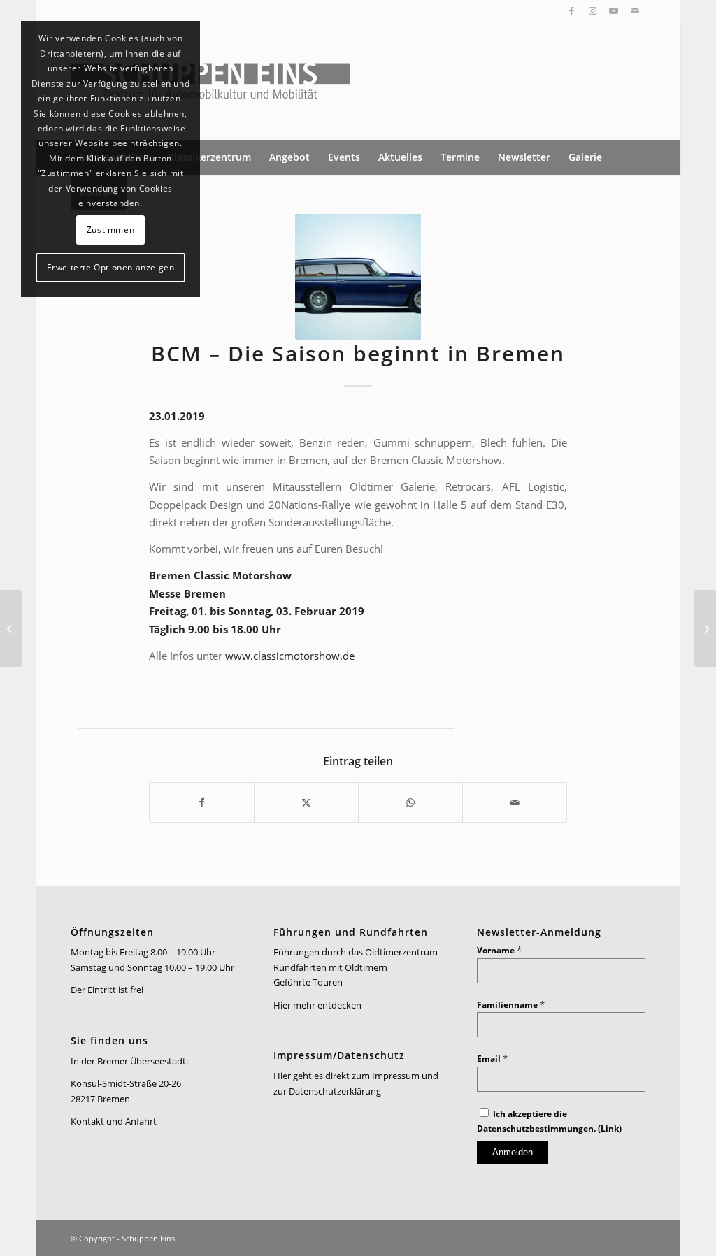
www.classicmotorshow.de (290, 656)
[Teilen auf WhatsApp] (410, 802)
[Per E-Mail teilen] (514, 802)
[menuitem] (209, 157)
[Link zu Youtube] (613, 10)
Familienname (511, 1005)
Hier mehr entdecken (317, 1005)
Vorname (499, 950)
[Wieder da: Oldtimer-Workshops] (705, 628)
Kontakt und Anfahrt (114, 1121)
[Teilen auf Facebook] (202, 802)
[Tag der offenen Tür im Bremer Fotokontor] (11, 628)
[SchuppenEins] (210, 80)
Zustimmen (110, 230)
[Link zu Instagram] (592, 10)
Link (610, 1128)
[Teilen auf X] (306, 802)
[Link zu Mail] (634, 10)
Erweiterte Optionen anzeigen (111, 267)
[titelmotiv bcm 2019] (358, 277)
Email (492, 1058)
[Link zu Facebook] (571, 10)
